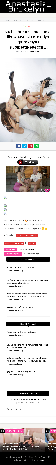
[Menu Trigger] (49, 6)
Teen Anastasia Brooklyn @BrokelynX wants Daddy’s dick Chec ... (21, 448)
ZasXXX (42, 460)
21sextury (22, 249)
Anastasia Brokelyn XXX (14, 243)
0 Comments (38, 20)
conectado (36, 399)
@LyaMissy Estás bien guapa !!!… (22, 307)
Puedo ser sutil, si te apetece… (21, 267)
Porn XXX (32, 243)
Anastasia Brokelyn (32, 51)
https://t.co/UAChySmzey (27, 235)
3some (31, 249)
